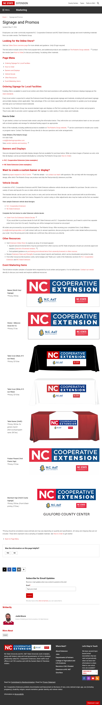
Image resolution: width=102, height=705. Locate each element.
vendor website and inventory (16, 143)
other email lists (43, 601)
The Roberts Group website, (57, 128)
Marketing (21, 10)
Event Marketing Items (13, 81)
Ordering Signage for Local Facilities (17, 63)
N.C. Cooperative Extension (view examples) (21, 160)
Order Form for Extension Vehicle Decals (21, 218)
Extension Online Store (18, 243)
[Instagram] (89, 678)
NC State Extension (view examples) (17, 165)
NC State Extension (13, 209)
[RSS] (97, 678)
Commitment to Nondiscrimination (23, 682)
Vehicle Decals (10, 74)
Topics (82, 3)
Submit (29, 595)
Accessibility (19, 694)
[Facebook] (84, 678)
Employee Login (93, 703)
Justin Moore (20, 616)
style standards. (8, 94)
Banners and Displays (12, 70)
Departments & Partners (64, 657)
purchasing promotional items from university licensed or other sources (52, 251)
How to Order (18, 52)
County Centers (73, 3)
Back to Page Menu (12, 539)
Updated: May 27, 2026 (10, 27)
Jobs (57, 654)
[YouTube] (93, 678)
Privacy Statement (49, 682)
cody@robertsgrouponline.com (14, 140)
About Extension (62, 651)
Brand (4, 17)
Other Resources (11, 78)
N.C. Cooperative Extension (16, 206)
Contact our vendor (87, 270)
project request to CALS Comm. (20, 175)
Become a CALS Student (65, 666)
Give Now (59, 673)
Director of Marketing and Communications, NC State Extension (31, 619)
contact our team (54, 175)
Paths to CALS (90, 3)
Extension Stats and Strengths (22, 254)
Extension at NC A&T (63, 669)
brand (5, 635)
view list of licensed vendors (25, 249)
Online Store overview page (18, 45)
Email (28, 585)
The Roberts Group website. (80, 50)
